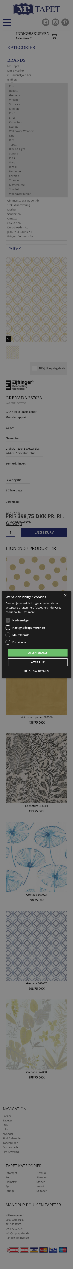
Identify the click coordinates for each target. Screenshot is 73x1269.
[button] (37, 671)
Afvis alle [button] (38, 662)
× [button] (65, 595)
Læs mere (29, 612)
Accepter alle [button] (37, 652)
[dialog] (36, 634)
